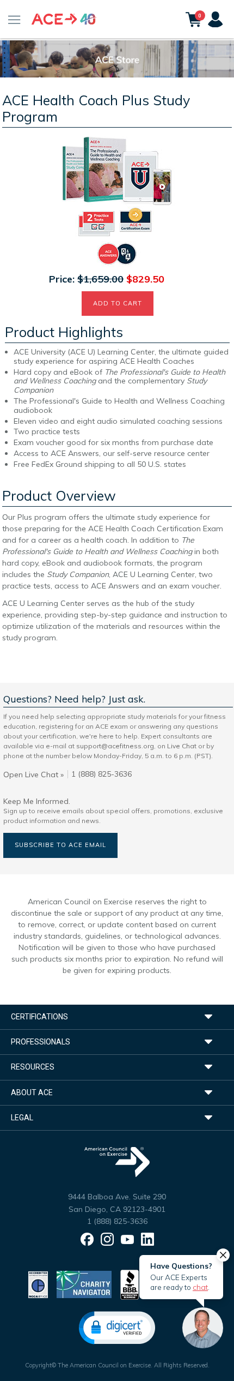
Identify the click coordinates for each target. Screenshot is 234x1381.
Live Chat (181, 746)
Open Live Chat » (33, 774)
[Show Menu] (14, 19)
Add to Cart (117, 303)
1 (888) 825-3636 (117, 1221)
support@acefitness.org (115, 746)
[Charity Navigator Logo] (84, 1284)
